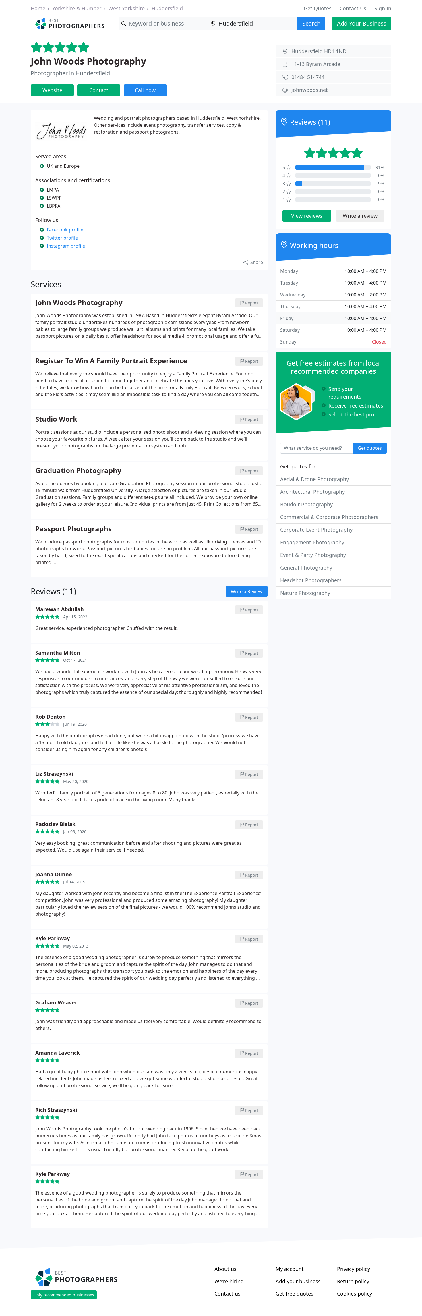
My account (290, 1268)
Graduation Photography (78, 470)
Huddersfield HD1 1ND (318, 51)
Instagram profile (66, 246)
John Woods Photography (88, 61)
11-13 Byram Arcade (315, 64)
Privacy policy (353, 1268)
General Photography (306, 567)
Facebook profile (65, 230)
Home (38, 8)
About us (225, 1268)
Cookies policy (354, 1293)
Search (311, 23)
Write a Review (247, 591)
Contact (98, 90)
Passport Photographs (73, 529)
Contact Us (353, 8)
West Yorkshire (126, 8)
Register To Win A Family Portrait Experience (111, 361)
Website (52, 90)
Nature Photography (305, 592)
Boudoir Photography (306, 504)
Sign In (382, 8)
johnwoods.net (309, 89)
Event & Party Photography (313, 554)
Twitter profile (62, 238)
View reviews (306, 215)
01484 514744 (307, 77)
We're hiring (229, 1281)
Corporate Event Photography (316, 529)
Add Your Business (361, 23)
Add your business (298, 1281)
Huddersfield (167, 8)
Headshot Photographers (311, 580)
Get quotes (370, 448)
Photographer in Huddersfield (70, 73)
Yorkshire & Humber (76, 8)
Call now (145, 90)
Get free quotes (294, 1293)
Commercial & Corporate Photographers (329, 517)
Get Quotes (318, 8)
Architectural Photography (312, 491)
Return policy (353, 1281)
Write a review (360, 215)
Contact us (227, 1293)
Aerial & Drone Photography (314, 479)
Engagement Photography (312, 542)
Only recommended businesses (63, 1295)
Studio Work (56, 419)
